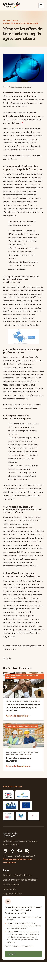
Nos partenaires (12, 787)
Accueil (7, 21)
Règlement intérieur (12, 893)
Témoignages (9, 889)
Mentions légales (11, 884)
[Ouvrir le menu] (41, 5)
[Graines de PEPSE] (11, 5)
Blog (15, 21)
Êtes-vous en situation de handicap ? (20, 879)
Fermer (12, 954)
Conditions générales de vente (17, 875)
